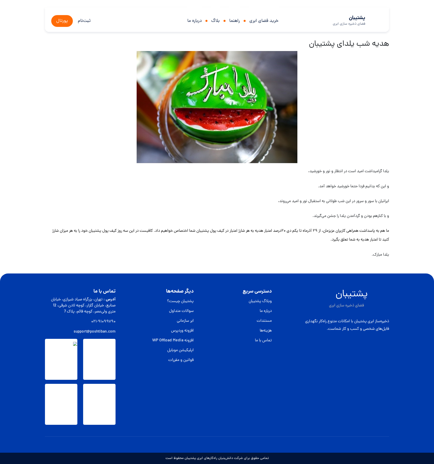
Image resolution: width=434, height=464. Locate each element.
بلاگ (215, 21)
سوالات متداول (181, 311)
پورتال (62, 21)
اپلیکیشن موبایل (180, 350)
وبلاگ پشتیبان (260, 301)
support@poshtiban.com (95, 332)
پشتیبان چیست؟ (180, 301)
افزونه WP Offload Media (173, 341)
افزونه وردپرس (182, 331)
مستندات (264, 321)
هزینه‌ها (266, 331)
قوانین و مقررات (181, 360)
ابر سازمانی (185, 321)
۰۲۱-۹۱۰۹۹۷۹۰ (103, 322)
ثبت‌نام (84, 21)
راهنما (234, 21)
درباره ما (194, 21)
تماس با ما (263, 341)
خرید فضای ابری (264, 21)
